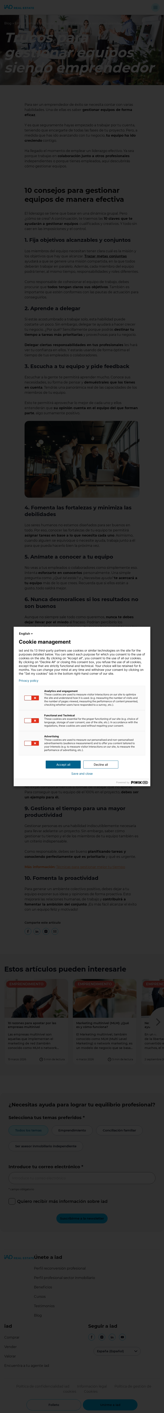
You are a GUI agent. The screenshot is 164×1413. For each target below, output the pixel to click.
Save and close (82, 773)
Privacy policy (28, 680)
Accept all (63, 764)
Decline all (101, 764)
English (24, 633)
